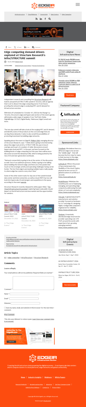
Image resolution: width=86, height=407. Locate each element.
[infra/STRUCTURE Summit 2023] (11, 208)
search (50, 19)
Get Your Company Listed (62, 384)
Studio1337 (47, 401)
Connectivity (44, 14)
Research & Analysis (38, 65)
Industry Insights (34, 377)
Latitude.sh (62, 164)
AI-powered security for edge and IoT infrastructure (21, 245)
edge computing (13, 258)
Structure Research (41, 99)
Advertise (49, 384)
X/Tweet (19, 47)
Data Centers (55, 14)
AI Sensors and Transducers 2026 (68, 252)
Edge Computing (66, 14)
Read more (70, 95)
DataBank (61, 148)
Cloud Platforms (32, 14)
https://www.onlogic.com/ (67, 210)
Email (6, 298)
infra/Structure (26, 258)
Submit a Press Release (32, 387)
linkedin (41, 19)
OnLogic (61, 197)
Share (9, 47)
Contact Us (46, 387)
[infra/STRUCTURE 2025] (46, 208)
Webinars (48, 377)
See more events (70, 285)
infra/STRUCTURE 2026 (69, 274)
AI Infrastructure (20, 14)
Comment (37, 47)
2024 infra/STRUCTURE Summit (28, 216)
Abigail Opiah (19, 61)
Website (7, 303)
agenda (23, 182)
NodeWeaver (63, 181)
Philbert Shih (35, 141)
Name (6, 294)
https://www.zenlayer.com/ (68, 227)
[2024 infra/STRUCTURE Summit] (29, 208)
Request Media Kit (21, 384)
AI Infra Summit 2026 (69, 263)
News (23, 377)
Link (28, 47)
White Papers (60, 377)
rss (36, 19)
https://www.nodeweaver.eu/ (68, 192)
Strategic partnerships (36, 384)
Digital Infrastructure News (23, 65)
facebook (45, 19)
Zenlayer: (61, 214)
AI (5, 258)
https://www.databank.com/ (68, 159)
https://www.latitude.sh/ (67, 177)
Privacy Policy (56, 387)
